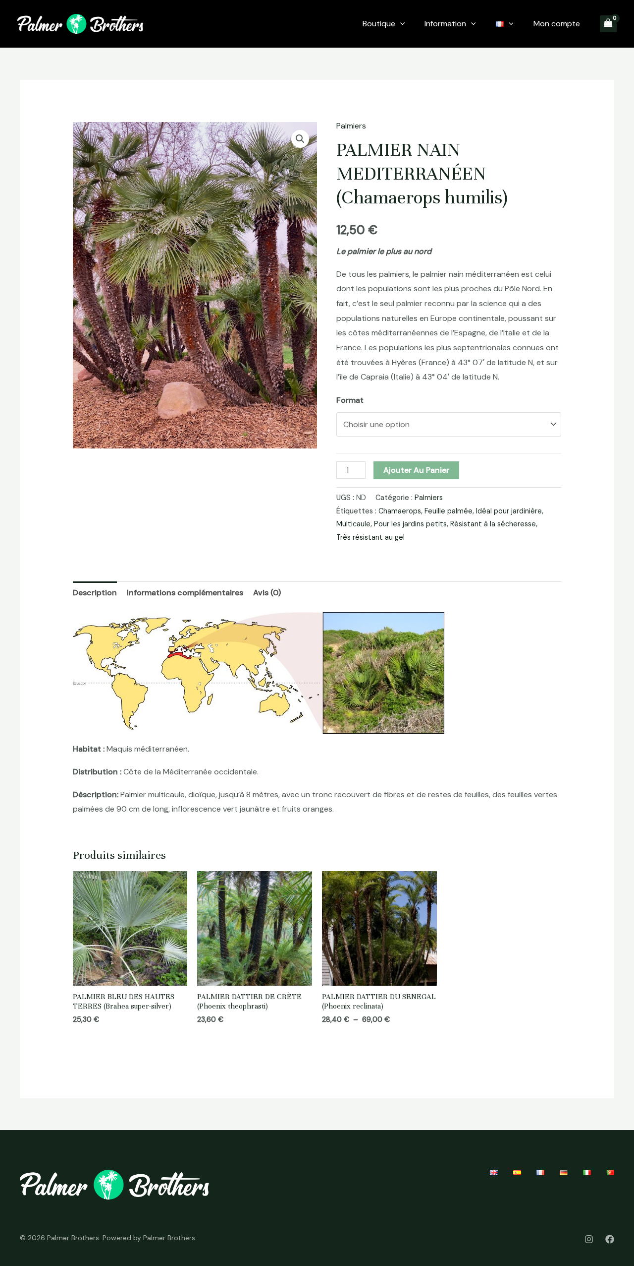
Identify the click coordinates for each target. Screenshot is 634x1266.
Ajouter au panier (416, 470)
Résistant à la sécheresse (493, 523)
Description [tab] (95, 592)
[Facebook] (609, 1239)
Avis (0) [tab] (267, 592)
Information (445, 23)
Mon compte (556, 23)
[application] (400, 24)
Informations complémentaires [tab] (185, 592)
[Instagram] (588, 1239)
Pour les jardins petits (410, 523)
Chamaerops (399, 510)
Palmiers (351, 126)
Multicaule (353, 523)
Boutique (379, 23)
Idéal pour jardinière (509, 510)
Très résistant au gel (370, 537)
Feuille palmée (448, 510)
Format (350, 400)
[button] (300, 139)
